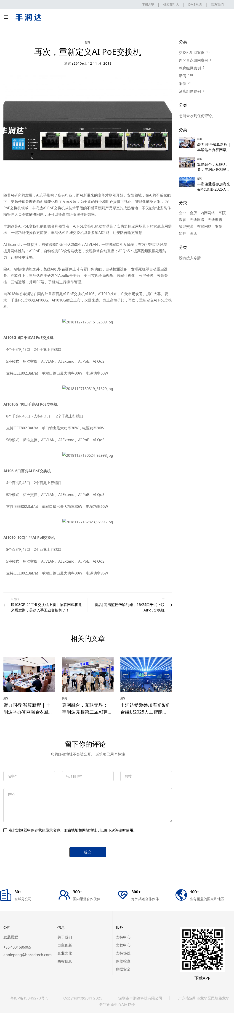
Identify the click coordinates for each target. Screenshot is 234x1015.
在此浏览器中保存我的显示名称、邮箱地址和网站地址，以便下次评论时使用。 (73, 830)
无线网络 (197, 219)
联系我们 (217, 4)
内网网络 (207, 212)
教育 (182, 219)
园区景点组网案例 (193, 60)
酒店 (193, 233)
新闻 (88, 42)
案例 (182, 83)
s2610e (74, 63)
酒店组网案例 (190, 91)
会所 (193, 212)
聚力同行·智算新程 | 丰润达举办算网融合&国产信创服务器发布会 (28, 712)
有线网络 (204, 226)
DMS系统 (195, 4)
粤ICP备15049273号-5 (29, 998)
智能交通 (186, 226)
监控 (182, 233)
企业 (182, 212)
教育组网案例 (190, 68)
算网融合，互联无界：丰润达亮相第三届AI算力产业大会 (85, 712)
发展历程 (10, 937)
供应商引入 (171, 4)
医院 (222, 212)
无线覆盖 (215, 219)
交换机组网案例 (192, 52)
